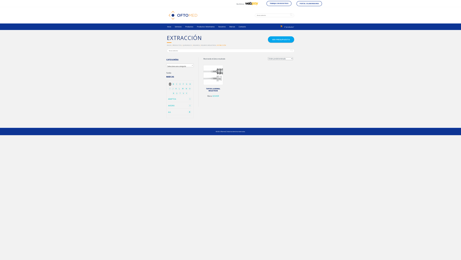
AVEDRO (179, 105)
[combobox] (180, 65)
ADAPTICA (179, 99)
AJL (179, 112)
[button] (279, 3)
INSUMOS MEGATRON (208, 45)
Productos (177, 45)
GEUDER (215, 96)
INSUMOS (196, 45)
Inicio (169, 45)
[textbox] (180, 66)
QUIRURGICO (187, 45)
